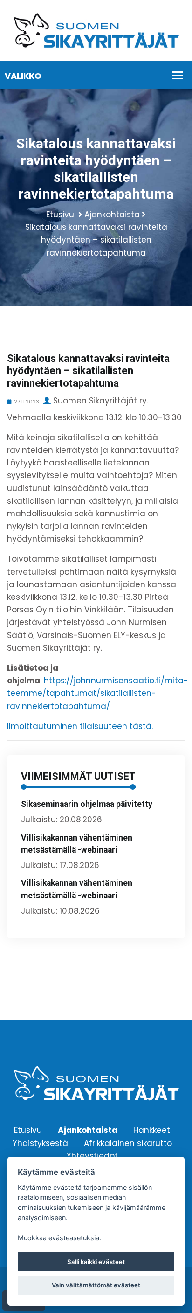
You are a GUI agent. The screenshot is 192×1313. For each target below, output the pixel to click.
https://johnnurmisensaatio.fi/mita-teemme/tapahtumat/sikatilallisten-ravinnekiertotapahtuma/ (97, 693)
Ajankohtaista (112, 214)
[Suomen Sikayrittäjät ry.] (96, 29)
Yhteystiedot (92, 1155)
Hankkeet (151, 1130)
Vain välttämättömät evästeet (96, 1285)
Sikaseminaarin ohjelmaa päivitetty (86, 804)
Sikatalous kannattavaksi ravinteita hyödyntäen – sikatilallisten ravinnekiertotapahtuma (96, 240)
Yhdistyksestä (40, 1142)
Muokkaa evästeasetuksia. (59, 1238)
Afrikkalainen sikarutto (128, 1142)
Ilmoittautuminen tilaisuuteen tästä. (80, 726)
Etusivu (60, 214)
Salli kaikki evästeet (96, 1261)
